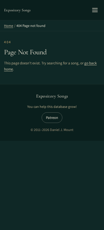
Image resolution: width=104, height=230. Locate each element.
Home (8, 25)
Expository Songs (52, 96)
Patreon (52, 117)
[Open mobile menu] (95, 10)
